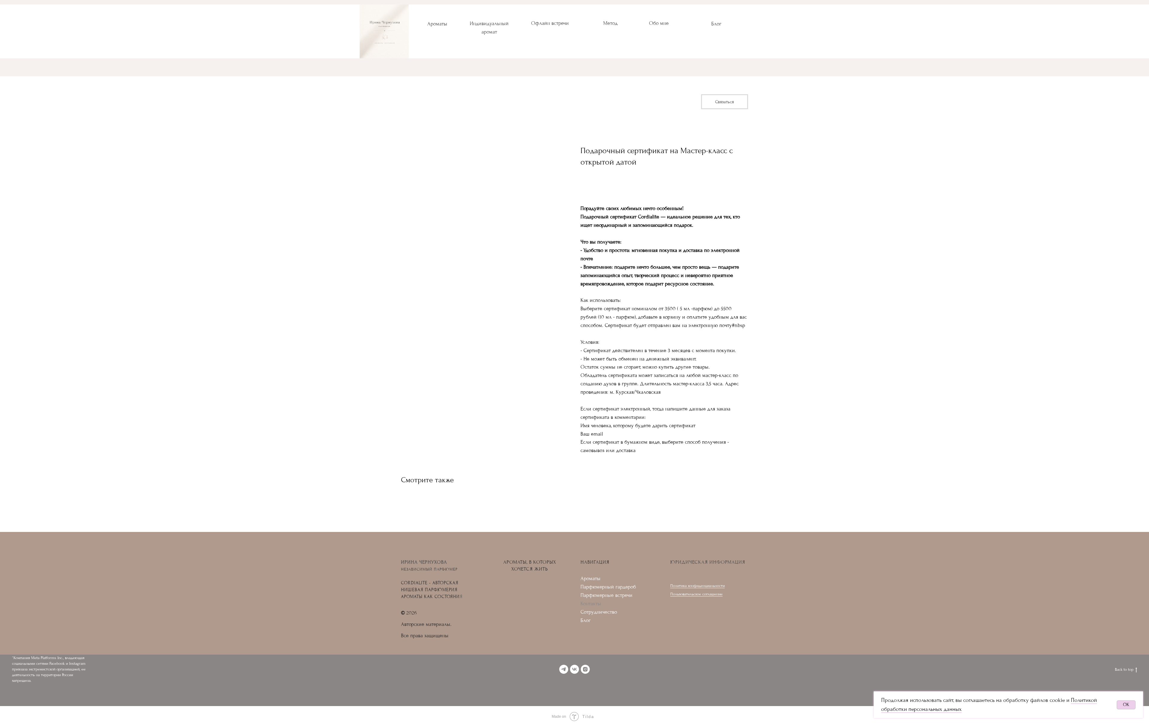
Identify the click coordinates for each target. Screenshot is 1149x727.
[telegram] (563, 669)
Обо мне (659, 23)
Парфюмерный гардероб (608, 587)
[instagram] (585, 669)
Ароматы (437, 24)
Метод (610, 23)
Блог (716, 24)
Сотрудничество (598, 612)
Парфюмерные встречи (606, 595)
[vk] (574, 669)
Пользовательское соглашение (696, 594)
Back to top (1124, 669)
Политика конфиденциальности (697, 585)
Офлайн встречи (550, 23)
